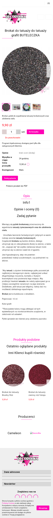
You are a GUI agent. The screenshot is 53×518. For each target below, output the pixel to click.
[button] (26, 472)
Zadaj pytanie (10, 178)
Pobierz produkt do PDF (16, 186)
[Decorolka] (38, 433)
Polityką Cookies (8, 503)
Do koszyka (34, 132)
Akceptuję (43, 508)
